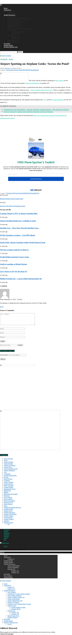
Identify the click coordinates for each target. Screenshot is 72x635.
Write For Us (11, 13)
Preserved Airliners (9, 501)
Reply (2, 306)
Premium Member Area (11, 47)
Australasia (7, 474)
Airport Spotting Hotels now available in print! (18, 221)
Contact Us (11, 11)
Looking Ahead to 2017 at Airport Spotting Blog (18, 214)
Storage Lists (11, 35)
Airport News (8, 467)
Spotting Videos (8, 516)
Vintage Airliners (13, 42)
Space (5, 506)
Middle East (7, 490)
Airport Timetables (9, 470)
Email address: (4, 355)
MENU (2, 552)
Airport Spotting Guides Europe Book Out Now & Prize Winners (28, 112)
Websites (6, 521)
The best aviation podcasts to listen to (14, 250)
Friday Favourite (9, 485)
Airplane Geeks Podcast (32, 83)
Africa (6, 460)
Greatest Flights (8, 487)
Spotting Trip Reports (10, 514)
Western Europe (8, 522)
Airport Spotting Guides (18, 32)
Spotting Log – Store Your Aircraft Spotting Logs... (19, 228)
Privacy (6, 546)
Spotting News (8, 511)
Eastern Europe (8, 484)
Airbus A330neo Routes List (16, 22)
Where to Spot (12, 30)
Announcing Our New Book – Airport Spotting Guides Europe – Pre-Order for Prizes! (36, 109)
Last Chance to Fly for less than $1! (13, 271)
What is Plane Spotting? (15, 20)
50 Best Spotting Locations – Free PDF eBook (17, 235)
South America (8, 504)
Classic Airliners (8, 482)
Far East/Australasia (57, 99)
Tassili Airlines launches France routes (14, 257)
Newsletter (7, 43)
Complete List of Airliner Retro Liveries (19, 28)
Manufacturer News (13, 40)
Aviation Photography (10, 475)
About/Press (7, 10)
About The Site (8, 458)
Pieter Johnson (59, 80)
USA (44, 99)
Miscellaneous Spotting (11, 494)
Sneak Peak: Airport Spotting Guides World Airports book (22, 242)
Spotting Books (8, 45)
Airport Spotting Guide (10, 469)
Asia (5, 472)
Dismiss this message (7, 634)
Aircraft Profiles (8, 462)
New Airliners (12, 16)
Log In (10, 48)
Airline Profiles (8, 464)
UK (9, 524)
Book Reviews (8, 479)
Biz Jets (6, 477)
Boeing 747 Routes (13, 27)
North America (8, 499)
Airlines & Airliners (9, 465)
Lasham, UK (15, 38)
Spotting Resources (9, 15)
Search (20, 52)
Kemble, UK (15, 37)
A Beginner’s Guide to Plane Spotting (19, 18)
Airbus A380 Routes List (15, 25)
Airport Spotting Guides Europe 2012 (41, 90)
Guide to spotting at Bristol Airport (13, 264)
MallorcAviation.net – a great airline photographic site (21, 279)
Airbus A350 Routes (14, 23)
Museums (6, 495)
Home (5, 8)
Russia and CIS (8, 502)
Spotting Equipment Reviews (12, 507)
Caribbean (7, 480)
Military (6, 492)
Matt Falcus (7, 68)
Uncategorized (8, 517)
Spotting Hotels (15, 33)
